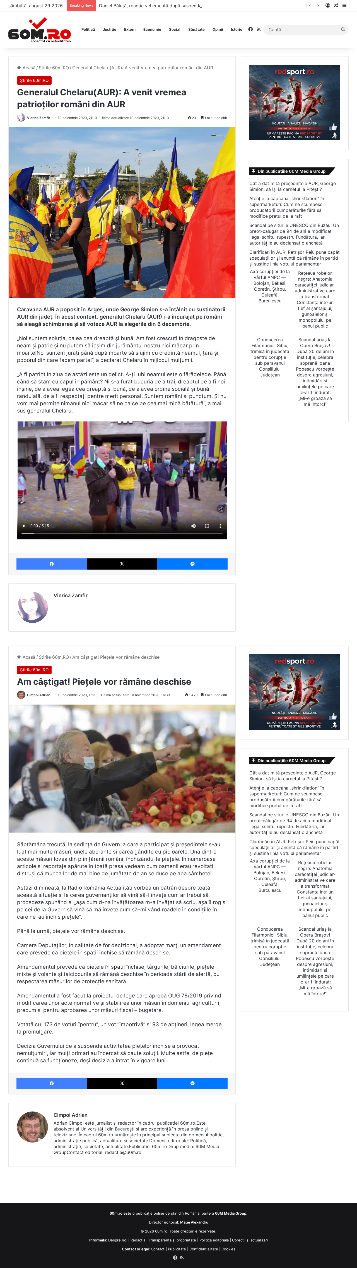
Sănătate (196, 29)
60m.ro (161, 1231)
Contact (158, 1249)
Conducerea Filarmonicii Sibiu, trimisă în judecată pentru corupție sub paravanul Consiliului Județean (269, 357)
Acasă (28, 67)
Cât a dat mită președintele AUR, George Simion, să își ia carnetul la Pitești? (292, 186)
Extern (130, 29)
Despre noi (117, 1240)
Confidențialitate (203, 1249)
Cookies (228, 1249)
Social (174, 29)
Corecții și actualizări (250, 1240)
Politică (88, 29)
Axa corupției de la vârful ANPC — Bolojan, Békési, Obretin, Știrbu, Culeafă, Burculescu (270, 286)
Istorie (236, 29)
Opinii (218, 29)
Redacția (138, 1240)
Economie (152, 29)
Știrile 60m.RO (54, 67)
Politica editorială (214, 1240)
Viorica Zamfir (38, 118)
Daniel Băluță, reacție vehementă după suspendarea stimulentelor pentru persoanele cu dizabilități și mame (212, 5)
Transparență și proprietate (172, 1240)
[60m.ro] (39, 29)
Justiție (109, 29)
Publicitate (177, 1249)
